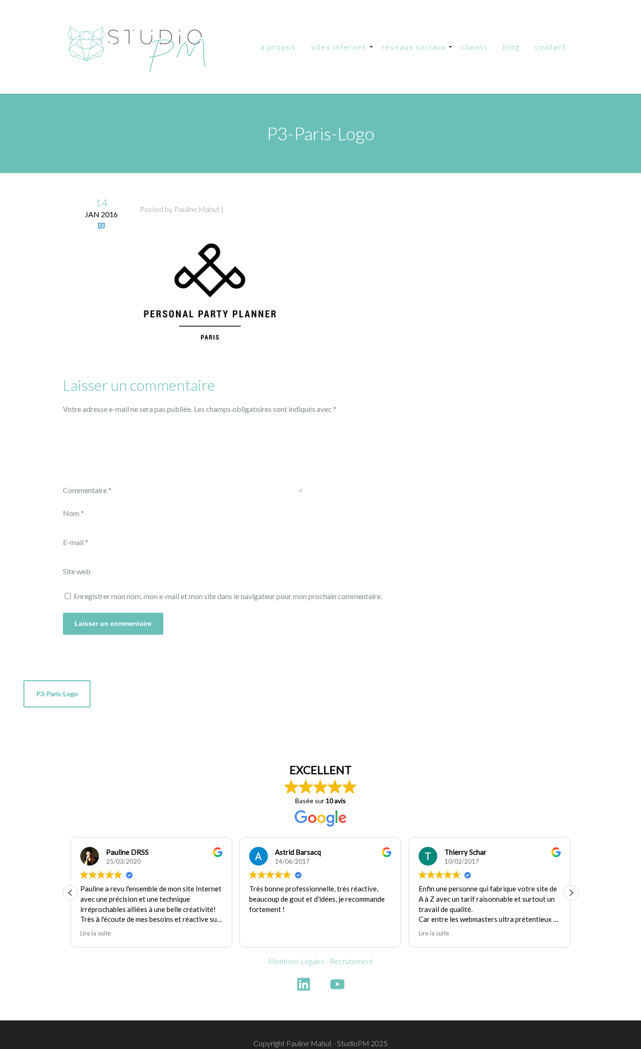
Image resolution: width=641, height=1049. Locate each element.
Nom (73, 513)
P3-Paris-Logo (57, 694)
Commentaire (87, 490)
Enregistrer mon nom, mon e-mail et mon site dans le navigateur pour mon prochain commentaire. (228, 596)
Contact (550, 46)
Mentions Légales (296, 961)
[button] (571, 893)
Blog (511, 46)
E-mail (75, 542)
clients (474, 46)
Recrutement (351, 961)
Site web (77, 571)
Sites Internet (338, 46)
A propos (278, 46)
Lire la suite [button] (434, 933)
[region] (122, 981)
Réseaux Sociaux (414, 46)
